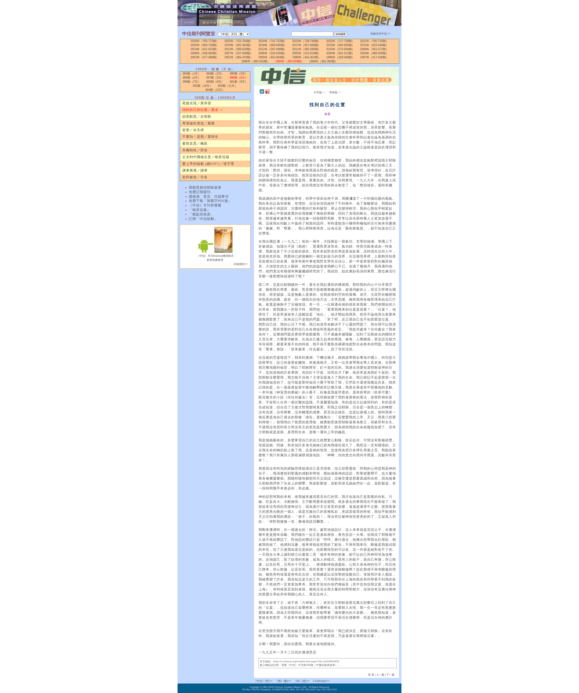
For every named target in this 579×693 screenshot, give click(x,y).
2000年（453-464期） (272, 57)
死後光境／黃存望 (196, 103)
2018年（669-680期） (272, 45)
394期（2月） (215, 73)
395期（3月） (239, 73)
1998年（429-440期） (340, 57)
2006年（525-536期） (272, 53)
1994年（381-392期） (323, 61)
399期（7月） (192, 81)
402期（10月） (202, 85)
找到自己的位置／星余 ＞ (202, 110)
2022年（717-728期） (340, 41)
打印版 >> (320, 92)
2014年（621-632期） (204, 49)
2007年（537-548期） (238, 53)
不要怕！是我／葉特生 (200, 136)
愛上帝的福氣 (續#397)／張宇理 (208, 164)
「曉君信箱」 (200, 210)
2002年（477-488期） (204, 57)
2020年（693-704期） (204, 45)
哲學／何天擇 (193, 130)
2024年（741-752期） (272, 41)
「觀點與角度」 (201, 214)
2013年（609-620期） (238, 49)
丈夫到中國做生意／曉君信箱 (205, 157)
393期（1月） (192, 73)
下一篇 (390, 674)
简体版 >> (335, 92)
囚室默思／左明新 (196, 116)
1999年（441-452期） (306, 57)
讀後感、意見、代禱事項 (209, 196)
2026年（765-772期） (204, 41)
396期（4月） (192, 77)
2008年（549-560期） (204, 53)
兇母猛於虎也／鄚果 (198, 123)
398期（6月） (239, 77)
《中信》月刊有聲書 (205, 205)
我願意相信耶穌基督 (205, 187)
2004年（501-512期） (340, 53)
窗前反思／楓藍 (195, 143)
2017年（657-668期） (306, 45)
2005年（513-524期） (306, 53)
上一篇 (380, 674)
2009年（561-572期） (374, 49)
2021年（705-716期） (374, 41)
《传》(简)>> (302, 681)
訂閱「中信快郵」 (203, 219)
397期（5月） (215, 77)
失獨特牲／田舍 (195, 150)
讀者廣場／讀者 (195, 170)
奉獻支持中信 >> (380, 33)
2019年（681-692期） (238, 45)
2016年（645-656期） (340, 45)
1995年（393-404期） (289, 61)
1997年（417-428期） (374, 57)
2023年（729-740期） (306, 41)
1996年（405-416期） (255, 61)
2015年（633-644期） (374, 45)
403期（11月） (227, 85)
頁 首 (371, 674)
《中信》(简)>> (263, 681)
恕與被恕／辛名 (195, 177)
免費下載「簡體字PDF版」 (210, 201)
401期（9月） (239, 81)
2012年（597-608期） (272, 49)
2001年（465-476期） (238, 57)
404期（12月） (215, 89)
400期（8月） (215, 81)
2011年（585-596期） (306, 49)
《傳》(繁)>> (283, 681)
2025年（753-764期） (238, 41)
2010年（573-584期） (340, 49)
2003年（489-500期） (374, 53)
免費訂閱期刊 (200, 192)
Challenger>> (321, 681)
